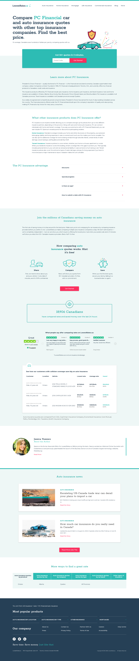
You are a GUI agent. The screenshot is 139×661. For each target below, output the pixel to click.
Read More (37, 454)
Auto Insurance (47, 6)
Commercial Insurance (103, 6)
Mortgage (75, 6)
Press (44, 630)
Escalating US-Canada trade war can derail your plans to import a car (86, 495)
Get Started (78, 60)
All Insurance (27, 606)
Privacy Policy (66, 630)
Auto (35, 606)
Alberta (41, 584)
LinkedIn (24, 639)
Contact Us (65, 627)
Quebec (63, 584)
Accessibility (103, 630)
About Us (45, 627)
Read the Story (65, 505)
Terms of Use (84, 630)
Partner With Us (85, 627)
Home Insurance (62, 6)
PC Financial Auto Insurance (48, 606)
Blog (116, 6)
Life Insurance (87, 6)
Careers (101, 627)
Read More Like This (69, 550)
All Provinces (86, 584)
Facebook (14, 639)
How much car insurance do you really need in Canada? (87, 526)
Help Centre (122, 627)
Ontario (20, 584)
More (123, 6)
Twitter (19, 639)
